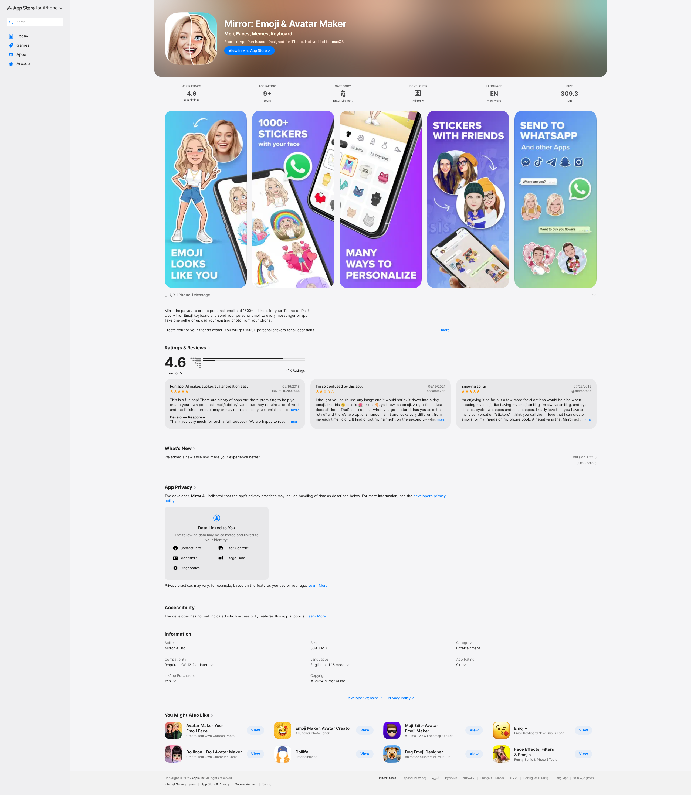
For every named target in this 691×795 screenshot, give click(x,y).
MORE (295, 410)
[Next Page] (602, 403)
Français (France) (492, 778)
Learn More (318, 585)
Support (268, 784)
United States (387, 778)
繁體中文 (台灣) (583, 778)
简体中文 (469, 778)
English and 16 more (327, 665)
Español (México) (414, 778)
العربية (435, 778)
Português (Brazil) (535, 778)
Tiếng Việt (561, 778)
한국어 (514, 778)
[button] (35, 36)
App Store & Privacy (215, 784)
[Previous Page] (159, 403)
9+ (458, 665)
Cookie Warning (246, 784)
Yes (168, 681)
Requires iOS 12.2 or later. (186, 665)
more (445, 330)
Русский (451, 778)
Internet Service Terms (180, 784)
